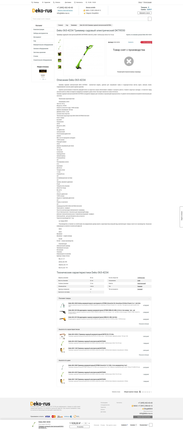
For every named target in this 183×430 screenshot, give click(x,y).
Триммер (139, 286)
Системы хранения (39, 52)
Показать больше (144, 324)
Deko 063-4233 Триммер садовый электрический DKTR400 (87, 341)
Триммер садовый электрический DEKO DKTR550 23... (51, 427)
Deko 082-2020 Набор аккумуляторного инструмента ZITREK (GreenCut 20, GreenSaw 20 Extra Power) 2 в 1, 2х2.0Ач (104, 303)
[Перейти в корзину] (139, 9)
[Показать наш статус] (43, 75)
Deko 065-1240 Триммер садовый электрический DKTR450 (87, 348)
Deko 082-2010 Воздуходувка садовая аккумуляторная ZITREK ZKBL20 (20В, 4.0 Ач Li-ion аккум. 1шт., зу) (101, 310)
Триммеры (74, 25)
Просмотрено (143, 425)
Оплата (57, 2)
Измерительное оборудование (43, 44)
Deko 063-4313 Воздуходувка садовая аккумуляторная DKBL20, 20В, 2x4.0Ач (92, 317)
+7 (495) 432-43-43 (64, 7)
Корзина (132, 425)
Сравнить (124, 425)
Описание (96, 425)
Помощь (36, 2)
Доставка (68, 2)
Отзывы (103, 425)
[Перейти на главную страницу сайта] (42, 10)
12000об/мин (141, 277)
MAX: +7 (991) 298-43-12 (93, 10)
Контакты (79, 2)
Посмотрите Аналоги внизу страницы (129, 72)
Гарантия (47, 2)
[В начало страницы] (150, 425)
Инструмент (37, 37)
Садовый (139, 289)
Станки (35, 56)
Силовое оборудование (40, 48)
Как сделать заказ (111, 425)
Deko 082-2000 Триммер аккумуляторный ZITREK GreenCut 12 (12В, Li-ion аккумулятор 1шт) (97, 365)
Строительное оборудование (42, 60)
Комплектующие (38, 29)
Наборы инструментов (40, 33)
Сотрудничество (105, 405)
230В (138, 280)
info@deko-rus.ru (145, 413)
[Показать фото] (59, 41)
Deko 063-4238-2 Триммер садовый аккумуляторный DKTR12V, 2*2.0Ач (91, 334)
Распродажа (104, 402)
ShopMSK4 (148, 409)
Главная (60, 25)
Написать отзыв (116, 391)
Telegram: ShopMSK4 (92, 13)
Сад (34, 41)
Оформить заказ (144, 13)
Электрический (141, 283)
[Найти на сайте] (150, 19)
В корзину (80, 427)
